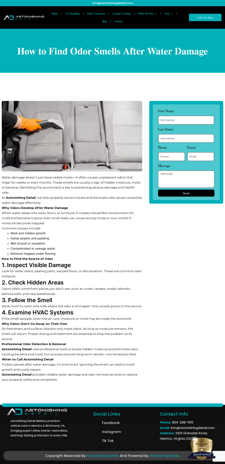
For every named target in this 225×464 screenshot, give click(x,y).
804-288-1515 (182, 422)
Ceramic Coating (121, 13)
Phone (162, 147)
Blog (104, 21)
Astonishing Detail (21, 197)
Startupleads (167, 455)
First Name (166, 111)
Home (55, 13)
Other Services (145, 13)
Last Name (165, 129)
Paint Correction (96, 13)
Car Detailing (72, 13)
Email (191, 147)
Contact (118, 21)
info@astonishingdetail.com (112, 3)
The (152, 455)
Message (164, 165)
